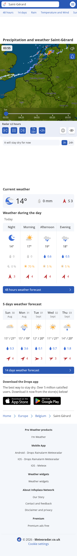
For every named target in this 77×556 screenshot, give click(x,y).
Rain (34, 12)
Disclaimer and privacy (38, 510)
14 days (22, 12)
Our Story (38, 497)
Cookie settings (38, 544)
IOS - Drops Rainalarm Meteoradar (38, 459)
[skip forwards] (22, 130)
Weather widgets (38, 481)
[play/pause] (14, 130)
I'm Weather (38, 437)
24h (71, 142)
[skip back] (5, 130)
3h (64, 142)
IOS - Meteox (38, 465)
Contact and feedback (38, 503)
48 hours (8, 12)
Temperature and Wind (55, 12)
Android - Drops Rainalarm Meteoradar (38, 452)
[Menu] (73, 4)
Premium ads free (38, 525)
